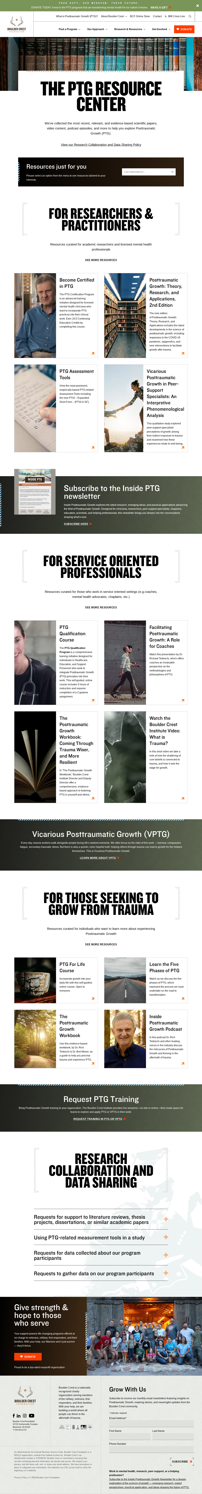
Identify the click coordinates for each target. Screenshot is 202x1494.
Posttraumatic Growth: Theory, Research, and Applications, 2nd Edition (165, 292)
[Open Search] (190, 16)
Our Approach (95, 29)
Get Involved (159, 29)
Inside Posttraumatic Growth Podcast (165, 1022)
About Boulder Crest (112, 16)
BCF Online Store (140, 16)
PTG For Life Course (72, 967)
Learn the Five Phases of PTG (164, 967)
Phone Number (117, 1444)
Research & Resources (128, 29)
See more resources (101, 260)
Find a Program (68, 29)
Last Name (158, 1431)
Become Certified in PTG (76, 283)
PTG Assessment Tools (76, 374)
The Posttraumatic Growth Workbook (73, 1025)
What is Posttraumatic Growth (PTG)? (77, 16)
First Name (115, 1431)
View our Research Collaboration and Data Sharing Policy (101, 144)
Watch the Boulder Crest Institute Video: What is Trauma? (164, 730)
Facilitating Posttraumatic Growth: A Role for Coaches (164, 636)
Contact (157, 16)
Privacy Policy (20, 1477)
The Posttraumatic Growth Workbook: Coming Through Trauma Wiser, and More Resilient (76, 740)
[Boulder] (17, 24)
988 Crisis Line (176, 16)
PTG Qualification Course (72, 633)
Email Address (117, 1418)
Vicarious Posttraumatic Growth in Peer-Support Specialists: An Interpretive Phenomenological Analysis (165, 393)
